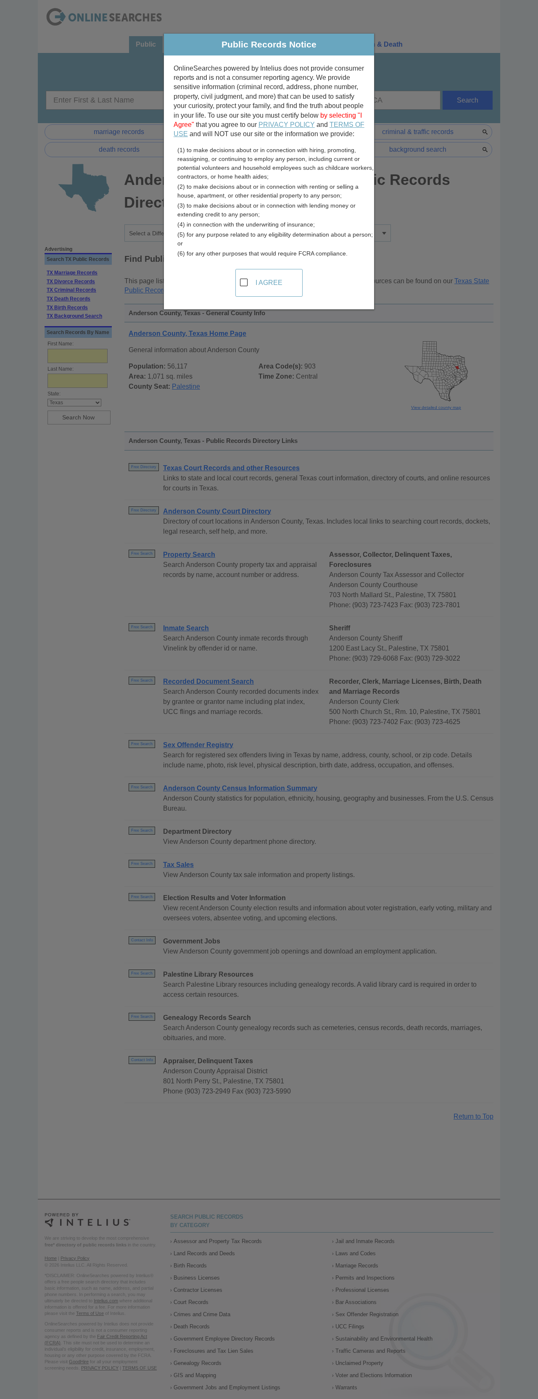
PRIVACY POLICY (286, 124)
